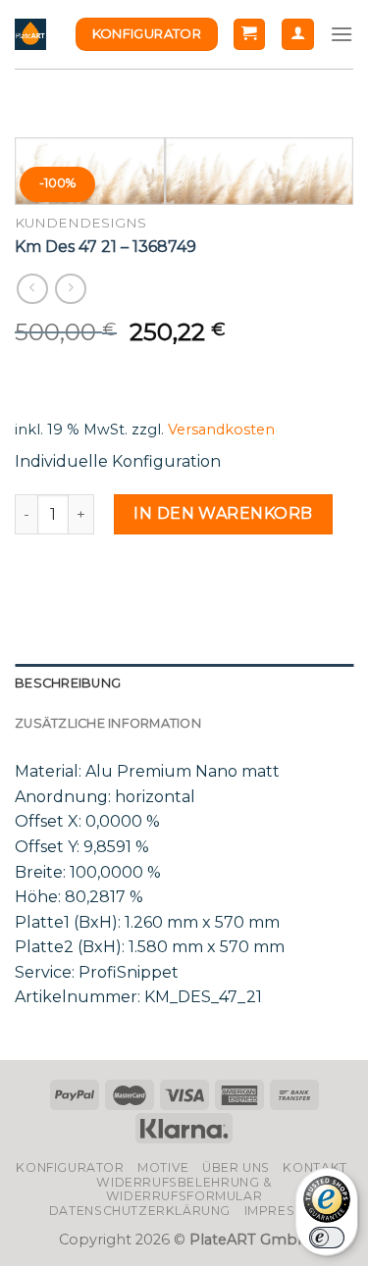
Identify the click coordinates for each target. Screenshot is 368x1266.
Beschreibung (68, 683)
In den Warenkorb (223, 513)
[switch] (326, 1237)
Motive (163, 1167)
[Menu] (341, 34)
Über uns (236, 1167)
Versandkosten (221, 429)
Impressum (284, 1210)
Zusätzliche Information (108, 723)
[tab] (184, 683)
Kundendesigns (80, 222)
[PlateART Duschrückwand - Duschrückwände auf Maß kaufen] (30, 34)
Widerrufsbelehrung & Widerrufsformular (183, 1189)
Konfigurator (70, 1167)
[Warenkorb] (250, 35)
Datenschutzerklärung (140, 1210)
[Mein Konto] (298, 35)
